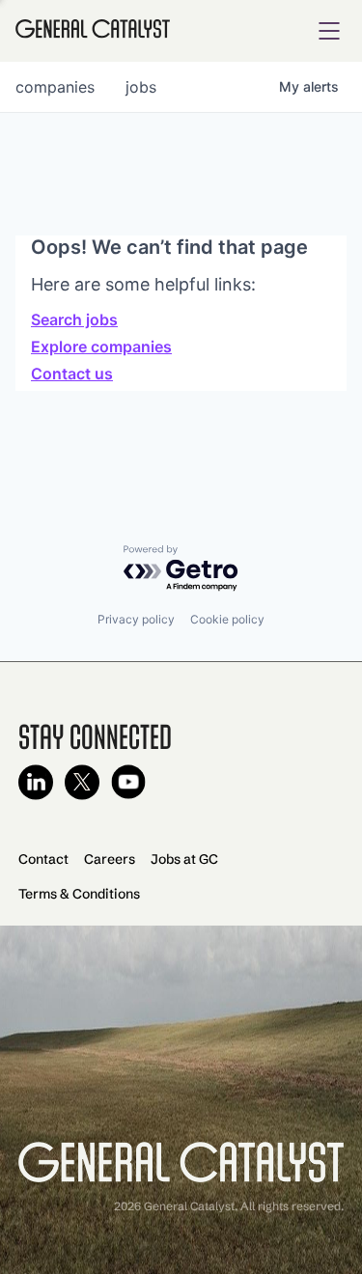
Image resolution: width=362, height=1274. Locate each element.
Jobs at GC (184, 859)
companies (55, 87)
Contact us (72, 373)
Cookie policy (227, 619)
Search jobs (74, 319)
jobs (140, 87)
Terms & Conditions (79, 893)
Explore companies (101, 346)
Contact (43, 859)
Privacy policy (136, 619)
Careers (109, 859)
